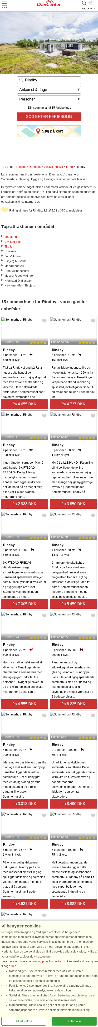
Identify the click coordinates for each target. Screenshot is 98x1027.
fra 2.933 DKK (24, 504)
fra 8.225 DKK (73, 704)
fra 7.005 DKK (24, 604)
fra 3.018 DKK (24, 804)
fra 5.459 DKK (73, 604)
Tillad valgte (23, 1021)
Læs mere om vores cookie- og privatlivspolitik (31, 961)
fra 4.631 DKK (24, 904)
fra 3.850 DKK (73, 504)
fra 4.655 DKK (24, 404)
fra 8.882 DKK (73, 904)
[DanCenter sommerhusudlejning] (49, 5)
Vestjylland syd (53, 167)
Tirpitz (8, 246)
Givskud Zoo (13, 242)
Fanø (69, 167)
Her (13, 966)
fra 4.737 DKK (73, 404)
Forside (21, 167)
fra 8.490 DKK (73, 804)
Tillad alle (74, 1021)
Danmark (35, 167)
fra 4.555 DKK (24, 704)
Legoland (11, 236)
